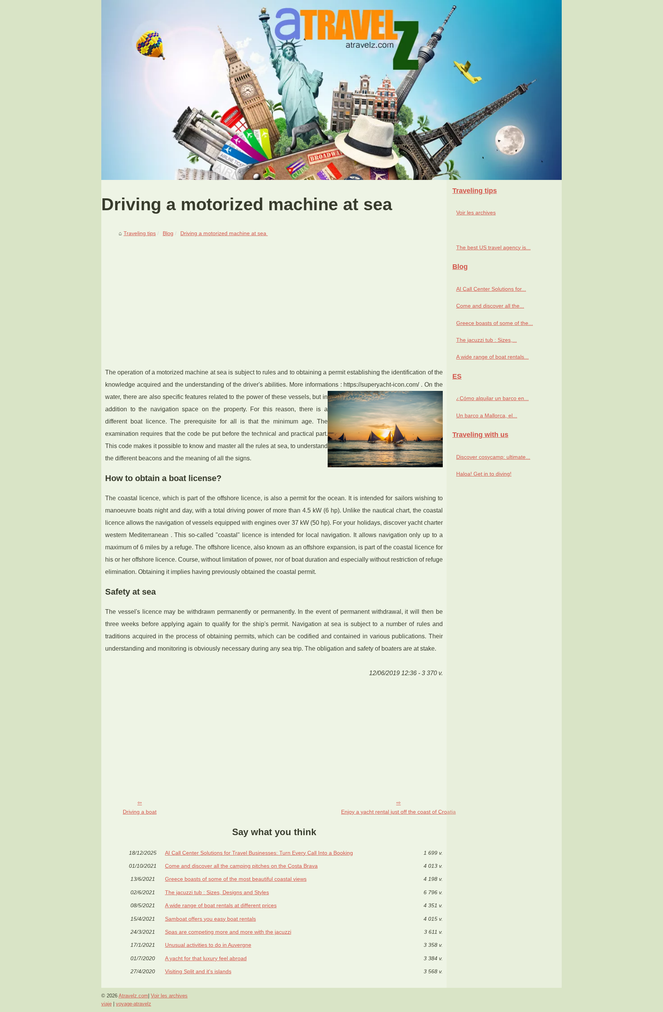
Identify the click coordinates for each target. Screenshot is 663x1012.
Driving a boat (140, 812)
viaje (106, 1004)
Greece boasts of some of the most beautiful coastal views (236, 879)
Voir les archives (476, 212)
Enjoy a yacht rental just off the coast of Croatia (398, 812)
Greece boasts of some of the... (494, 323)
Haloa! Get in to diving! (483, 474)
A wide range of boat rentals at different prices (221, 905)
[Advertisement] (274, 297)
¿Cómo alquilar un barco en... (492, 398)
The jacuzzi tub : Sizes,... (486, 340)
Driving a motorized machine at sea (224, 233)
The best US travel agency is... (493, 247)
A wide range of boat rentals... (492, 357)
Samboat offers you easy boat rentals (210, 918)
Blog (168, 233)
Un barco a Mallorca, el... (486, 415)
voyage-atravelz (133, 1004)
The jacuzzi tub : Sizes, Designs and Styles (217, 892)
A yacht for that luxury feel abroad (206, 958)
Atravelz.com (133, 996)
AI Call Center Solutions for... (491, 289)
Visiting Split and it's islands (198, 971)
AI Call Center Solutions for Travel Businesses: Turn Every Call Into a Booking (259, 852)
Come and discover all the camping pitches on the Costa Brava (241, 866)
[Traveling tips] (331, 90)
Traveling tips (140, 233)
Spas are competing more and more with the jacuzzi (228, 932)
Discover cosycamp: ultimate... (493, 457)
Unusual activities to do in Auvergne (208, 945)
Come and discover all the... (490, 306)
